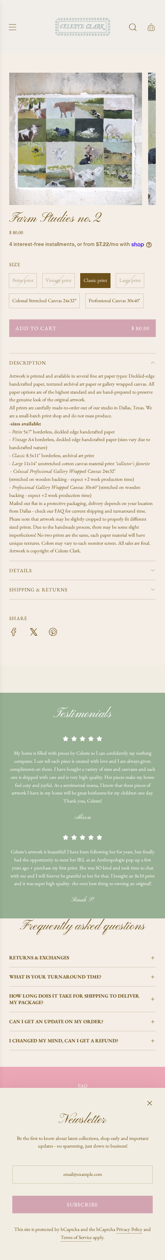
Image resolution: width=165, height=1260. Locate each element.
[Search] (133, 27)
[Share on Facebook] (14, 633)
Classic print (95, 280)
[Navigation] (12, 27)
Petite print (22, 280)
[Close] (149, 1103)
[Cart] (151, 27)
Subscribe (82, 1204)
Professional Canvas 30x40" (114, 300)
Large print (130, 280)
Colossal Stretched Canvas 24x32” (44, 300)
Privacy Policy (129, 1229)
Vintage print (58, 280)
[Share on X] (33, 633)
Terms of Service (76, 1237)
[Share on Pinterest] (53, 633)
